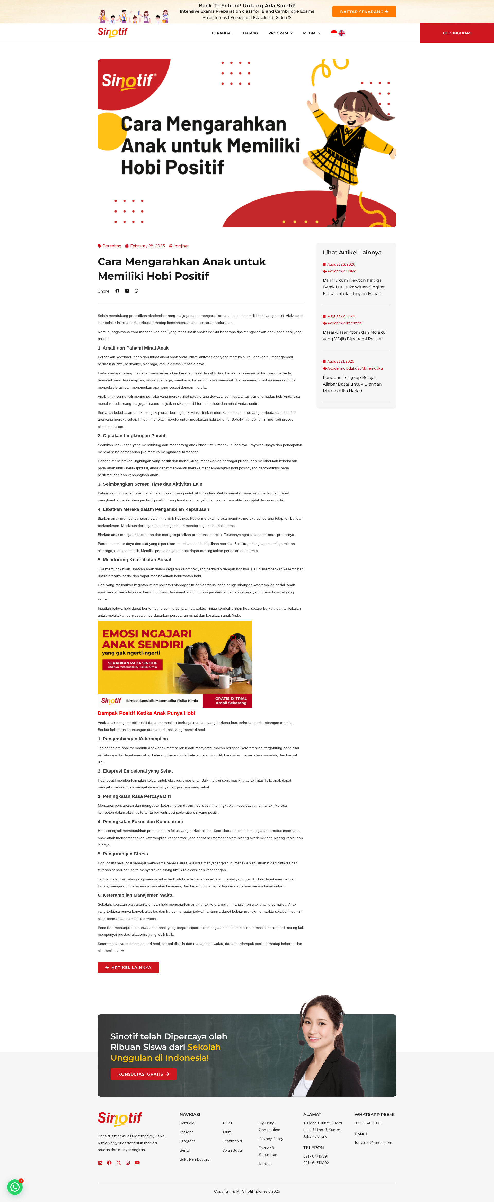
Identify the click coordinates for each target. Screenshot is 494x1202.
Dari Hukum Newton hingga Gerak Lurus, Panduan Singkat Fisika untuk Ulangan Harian (354, 287)
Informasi (354, 323)
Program (278, 33)
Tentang (249, 33)
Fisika (351, 271)
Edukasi (353, 368)
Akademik (336, 271)
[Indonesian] (334, 33)
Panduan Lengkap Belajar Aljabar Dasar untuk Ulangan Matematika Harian (352, 384)
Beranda (221, 33)
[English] (341, 33)
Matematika (372, 368)
